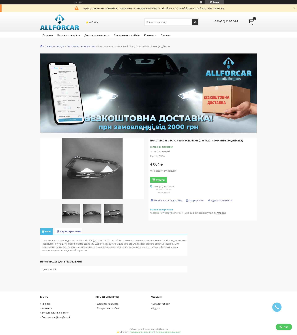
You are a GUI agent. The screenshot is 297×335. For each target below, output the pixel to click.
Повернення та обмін (127, 35)
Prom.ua (164, 329)
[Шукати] (195, 22)
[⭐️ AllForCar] (59, 22)
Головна (48, 35)
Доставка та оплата (96, 35)
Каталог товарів (67, 35)
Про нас (165, 35)
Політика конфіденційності (56, 317)
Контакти (150, 35)
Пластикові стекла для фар (81, 46)
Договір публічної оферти (55, 312)
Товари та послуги (54, 46)
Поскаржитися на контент (142, 332)
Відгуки (156, 308)
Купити (160, 179)
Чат (286, 326)
